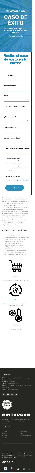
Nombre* (11, 75)
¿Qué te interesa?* (10, 117)
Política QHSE (12, 457)
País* (6, 96)
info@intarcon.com (12, 383)
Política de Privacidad (21, 180)
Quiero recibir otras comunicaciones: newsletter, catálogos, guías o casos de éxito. (17, 169)
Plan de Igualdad (28, 454)
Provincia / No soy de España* (16, 106)
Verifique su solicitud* (13, 176)
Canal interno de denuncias (20, 455)
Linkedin (16, 394)
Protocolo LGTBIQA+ (7, 455)
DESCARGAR (15, 188)
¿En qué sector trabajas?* (12, 138)
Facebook (4, 394)
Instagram (12, 394)
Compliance (19, 454)
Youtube (8, 394)
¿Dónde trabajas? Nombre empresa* (18, 148)
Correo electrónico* (10, 85)
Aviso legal (12, 454)
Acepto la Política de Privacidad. (13, 163)
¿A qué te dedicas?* (10, 127)
